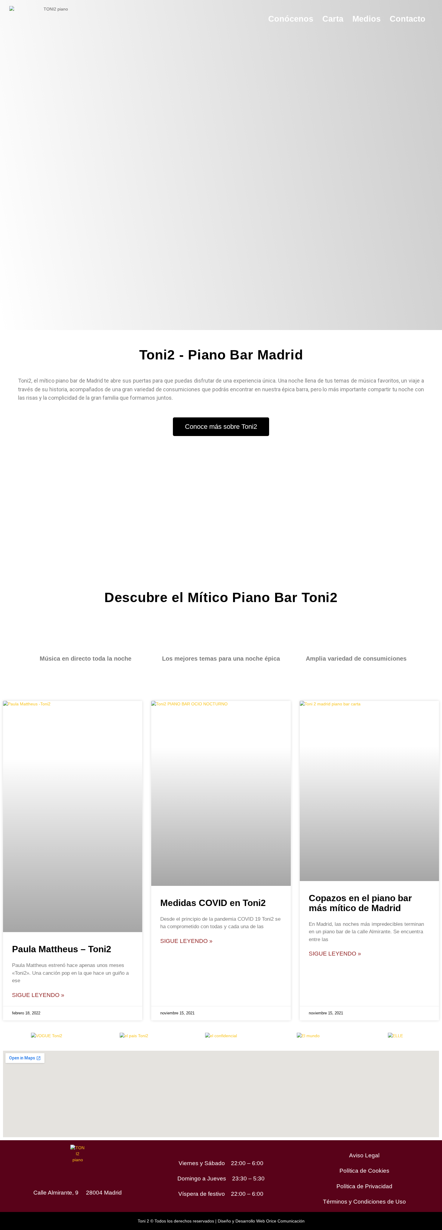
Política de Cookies (364, 1171)
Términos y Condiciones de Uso (364, 1201)
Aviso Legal (364, 1155)
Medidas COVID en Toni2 (213, 903)
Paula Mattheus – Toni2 (61, 949)
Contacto (407, 18)
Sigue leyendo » (38, 995)
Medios (366, 18)
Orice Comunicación (285, 1221)
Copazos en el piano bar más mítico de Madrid (360, 903)
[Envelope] (96, 1174)
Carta (332, 18)
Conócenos (290, 18)
